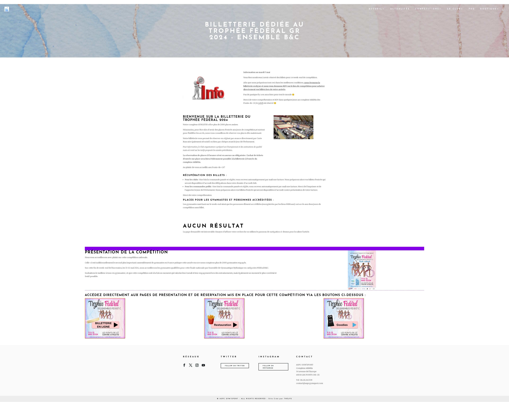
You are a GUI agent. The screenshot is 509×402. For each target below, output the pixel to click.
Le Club (454, 9)
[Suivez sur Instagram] (197, 365)
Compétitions (427, 9)
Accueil (375, 9)
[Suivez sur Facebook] (184, 365)
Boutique (488, 9)
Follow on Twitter (235, 366)
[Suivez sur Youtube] (203, 365)
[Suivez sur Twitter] (190, 365)
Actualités (400, 9)
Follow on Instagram (268, 367)
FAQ (472, 9)
